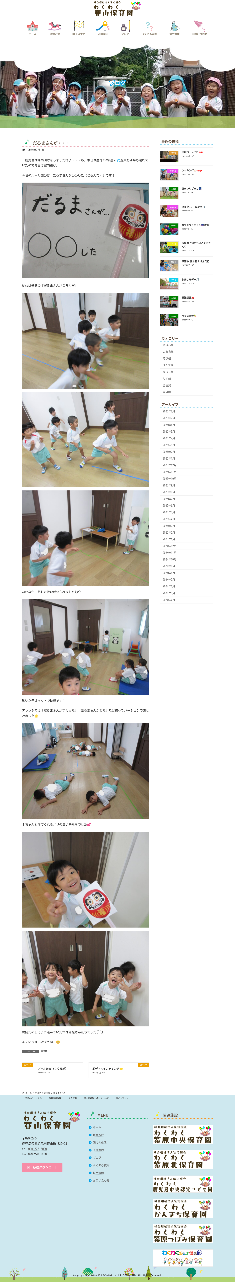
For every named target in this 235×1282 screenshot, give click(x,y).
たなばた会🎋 (189, 316)
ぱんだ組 (168, 365)
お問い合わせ (101, 1180)
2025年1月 (169, 539)
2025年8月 (169, 492)
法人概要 (72, 1098)
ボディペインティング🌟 (107, 1068)
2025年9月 (169, 485)
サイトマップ (122, 1098)
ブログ (97, 1157)
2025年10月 (170, 478)
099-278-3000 (37, 1148)
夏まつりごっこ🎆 (191, 188)
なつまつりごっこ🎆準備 (195, 225)
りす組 (167, 378)
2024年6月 (169, 586)
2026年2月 (169, 451)
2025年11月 (170, 472)
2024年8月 (169, 573)
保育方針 (98, 1135)
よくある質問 (101, 1165)
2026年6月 (169, 424)
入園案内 (98, 1150)
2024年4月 (169, 600)
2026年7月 (169, 418)
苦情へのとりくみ (33, 1098)
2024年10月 (170, 559)
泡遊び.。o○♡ (193, 152)
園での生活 (100, 1142)
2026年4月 (169, 438)
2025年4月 (169, 519)
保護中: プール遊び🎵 (193, 206)
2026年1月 (169, 458)
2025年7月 (169, 499)
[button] (42, 1167)
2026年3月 (169, 445)
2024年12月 (170, 546)
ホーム (97, 1127)
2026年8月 (169, 411)
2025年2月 (169, 532)
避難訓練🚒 (188, 297)
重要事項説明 (55, 1098)
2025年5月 (169, 512)
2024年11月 (170, 553)
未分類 (44, 1051)
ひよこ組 (168, 372)
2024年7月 (169, 579)
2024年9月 (169, 566)
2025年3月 (169, 526)
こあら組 (168, 351)
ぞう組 (167, 358)
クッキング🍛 (192, 170)
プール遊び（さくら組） (53, 1068)
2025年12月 (170, 465)
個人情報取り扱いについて (96, 1098)
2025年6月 (169, 505)
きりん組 (168, 345)
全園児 (167, 385)
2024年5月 (169, 593)
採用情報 (98, 1173)
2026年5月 (169, 431)
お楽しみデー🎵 (190, 279)
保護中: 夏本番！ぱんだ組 (195, 261)
